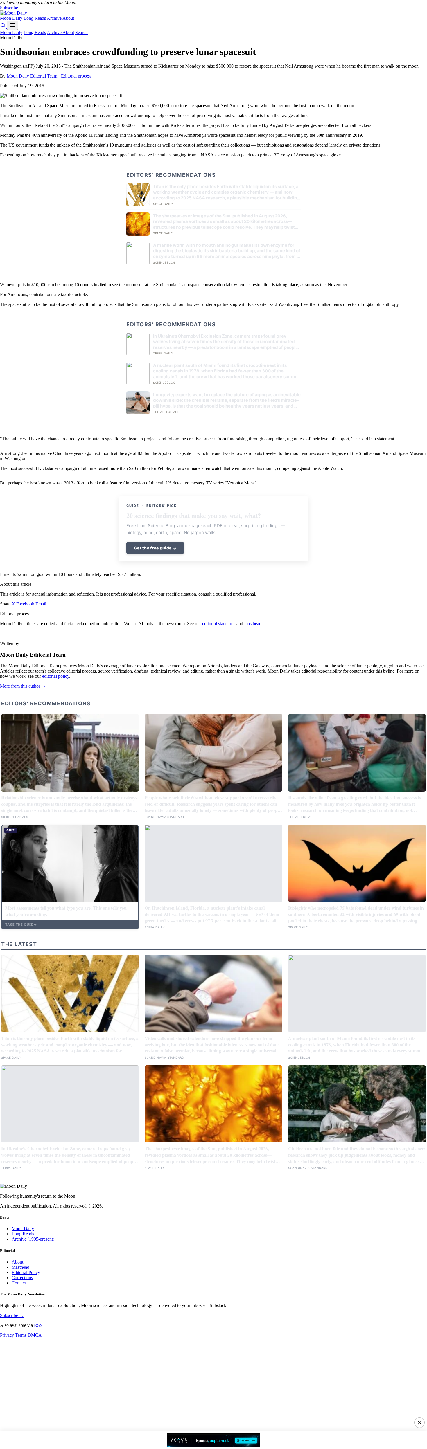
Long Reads (35, 18)
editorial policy (55, 676)
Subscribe (9, 7)
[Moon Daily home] (13, 12)
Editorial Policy (26, 1272)
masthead (252, 623)
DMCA (35, 1335)
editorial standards (218, 623)
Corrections (22, 1277)
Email (40, 603)
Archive (54, 18)
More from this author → (23, 686)
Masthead (20, 1267)
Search (81, 32)
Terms (20, 1335)
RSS (38, 1325)
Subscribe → (12, 1315)
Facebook (25, 603)
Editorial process (76, 75)
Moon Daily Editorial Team (32, 75)
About (68, 18)
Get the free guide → (155, 547)
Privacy (7, 1335)
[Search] (3, 26)
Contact (19, 1282)
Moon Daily (11, 18)
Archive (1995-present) (33, 1239)
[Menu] (12, 25)
